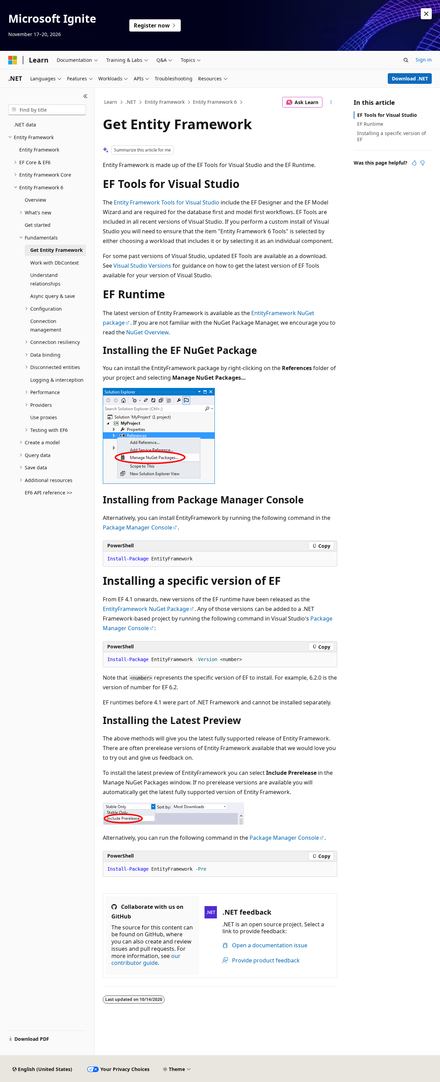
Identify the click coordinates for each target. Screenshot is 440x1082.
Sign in (424, 59)
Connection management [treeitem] (45, 325)
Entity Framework (165, 102)
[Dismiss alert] (426, 13)
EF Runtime (370, 124)
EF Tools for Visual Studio (387, 115)
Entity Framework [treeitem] (39, 149)
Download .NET (410, 78)
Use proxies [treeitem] (43, 417)
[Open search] (406, 60)
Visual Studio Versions (142, 265)
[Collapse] (85, 96)
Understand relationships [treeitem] (45, 279)
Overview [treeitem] (35, 200)
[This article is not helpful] (422, 163)
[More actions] (331, 102)
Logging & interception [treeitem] (57, 380)
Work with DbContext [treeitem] (54, 262)
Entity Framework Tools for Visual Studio (166, 202)
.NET (130, 102)
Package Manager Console (137, 527)
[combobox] (47, 109)
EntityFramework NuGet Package (146, 609)
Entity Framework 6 (215, 102)
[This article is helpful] (414, 163)
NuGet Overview (147, 332)
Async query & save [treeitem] (52, 296)
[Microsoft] (12, 60)
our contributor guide (145, 959)
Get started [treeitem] (38, 225)
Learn (110, 102)
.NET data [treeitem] (25, 124)
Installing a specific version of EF (391, 136)
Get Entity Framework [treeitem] (56, 250)
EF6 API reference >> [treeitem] (48, 492)
